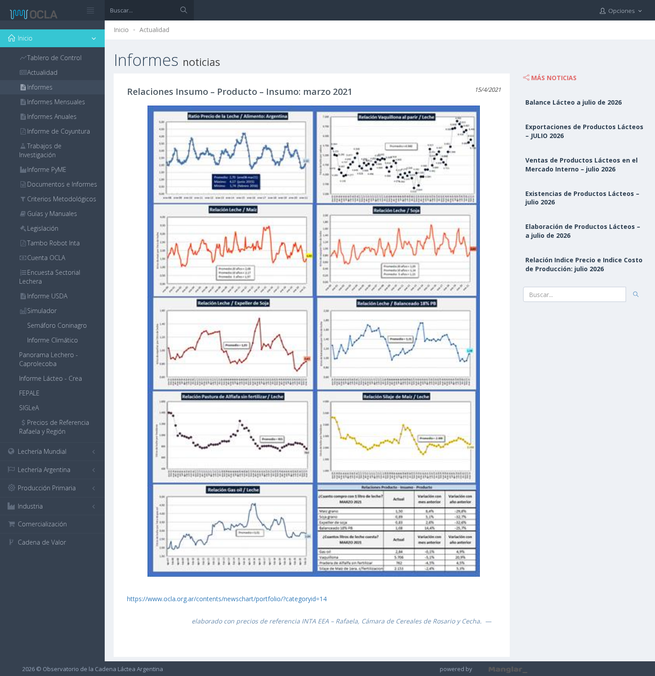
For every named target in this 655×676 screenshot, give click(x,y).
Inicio (121, 29)
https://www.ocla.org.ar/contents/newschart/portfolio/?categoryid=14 (227, 599)
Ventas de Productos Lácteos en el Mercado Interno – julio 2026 (581, 164)
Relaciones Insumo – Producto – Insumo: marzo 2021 (239, 92)
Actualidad (154, 29)
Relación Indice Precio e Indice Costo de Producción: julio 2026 (584, 264)
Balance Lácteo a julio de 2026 (573, 102)
